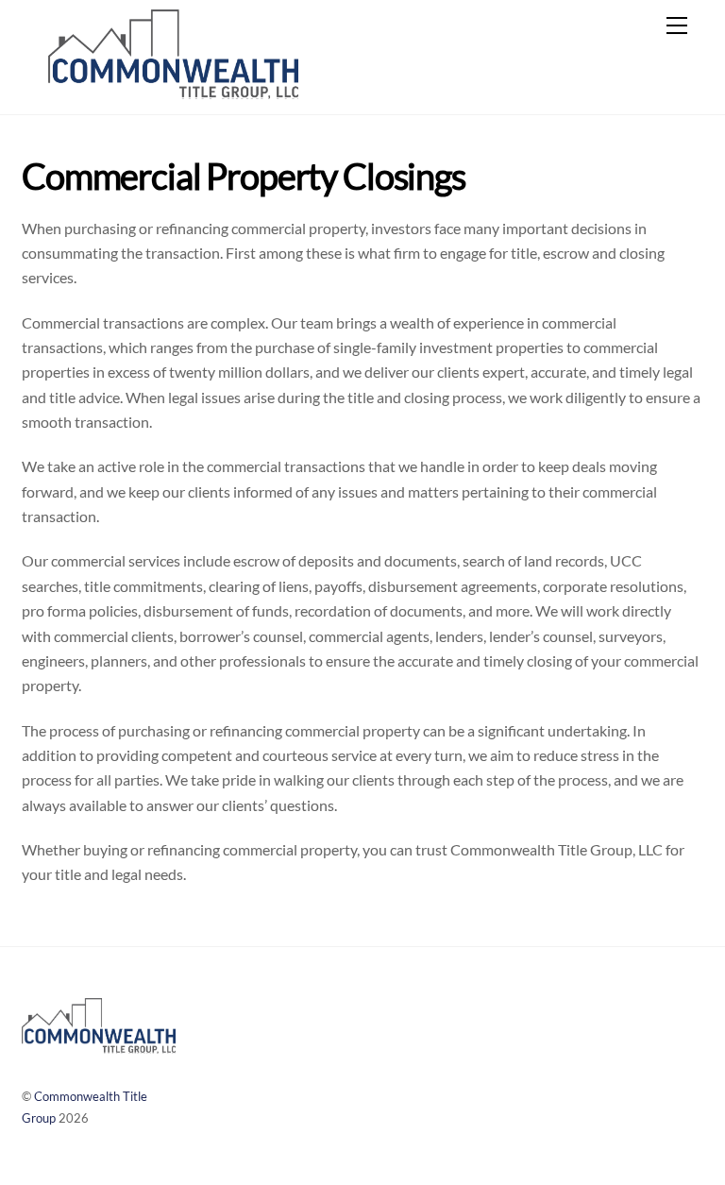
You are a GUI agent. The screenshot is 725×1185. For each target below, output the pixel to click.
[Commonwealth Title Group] (173, 90)
